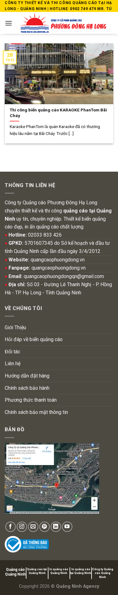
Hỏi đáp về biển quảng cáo (34, 339)
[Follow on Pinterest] (44, 527)
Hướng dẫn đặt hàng (27, 376)
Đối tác (12, 352)
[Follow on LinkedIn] (56, 527)
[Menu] (8, 23)
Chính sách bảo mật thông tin (36, 412)
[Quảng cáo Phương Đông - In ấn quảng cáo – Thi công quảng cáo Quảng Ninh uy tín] (63, 23)
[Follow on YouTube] (67, 527)
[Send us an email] (33, 527)
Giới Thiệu (15, 327)
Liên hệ (12, 364)
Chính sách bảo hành (27, 388)
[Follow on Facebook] (10, 527)
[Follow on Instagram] (22, 527)
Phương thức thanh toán (31, 400)
